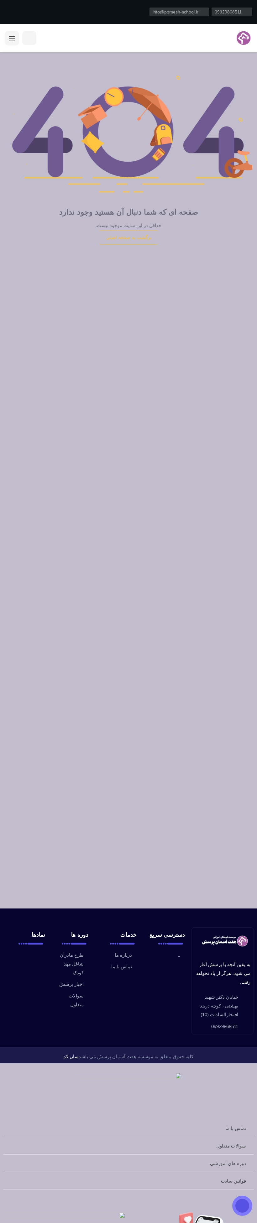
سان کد (71, 1056)
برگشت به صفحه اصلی (128, 237)
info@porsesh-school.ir (176, 11)
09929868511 (229, 11)
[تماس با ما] (242, 1206)
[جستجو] (29, 38)
